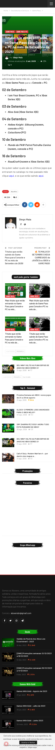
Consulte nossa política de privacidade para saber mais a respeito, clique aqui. (28, 746)
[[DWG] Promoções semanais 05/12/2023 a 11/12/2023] (8, 671)
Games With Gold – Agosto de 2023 (32, 691)
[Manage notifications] (6, 744)
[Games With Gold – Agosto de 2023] (8, 695)
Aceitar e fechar (28, 742)
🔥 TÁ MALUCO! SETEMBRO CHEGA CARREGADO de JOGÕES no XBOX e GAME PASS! (41, 257)
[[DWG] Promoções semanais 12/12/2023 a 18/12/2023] (8, 657)
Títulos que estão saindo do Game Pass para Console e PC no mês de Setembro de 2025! (15, 257)
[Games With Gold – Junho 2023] (8, 724)
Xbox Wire (14, 191)
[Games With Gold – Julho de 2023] (8, 709)
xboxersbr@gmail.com (21, 613)
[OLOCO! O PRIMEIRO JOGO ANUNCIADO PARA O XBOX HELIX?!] (8, 413)
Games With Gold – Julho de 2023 (31, 706)
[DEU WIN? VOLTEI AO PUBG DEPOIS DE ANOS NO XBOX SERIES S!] (8, 369)
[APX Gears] (27, 525)
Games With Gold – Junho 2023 (30, 720)
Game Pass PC (22, 31)
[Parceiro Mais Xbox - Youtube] (27, 183)
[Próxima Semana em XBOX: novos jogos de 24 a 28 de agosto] (8, 398)
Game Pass (10, 31)
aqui (11, 175)
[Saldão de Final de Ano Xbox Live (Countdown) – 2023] (8, 642)
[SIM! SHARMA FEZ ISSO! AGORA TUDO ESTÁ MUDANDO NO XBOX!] (8, 428)
